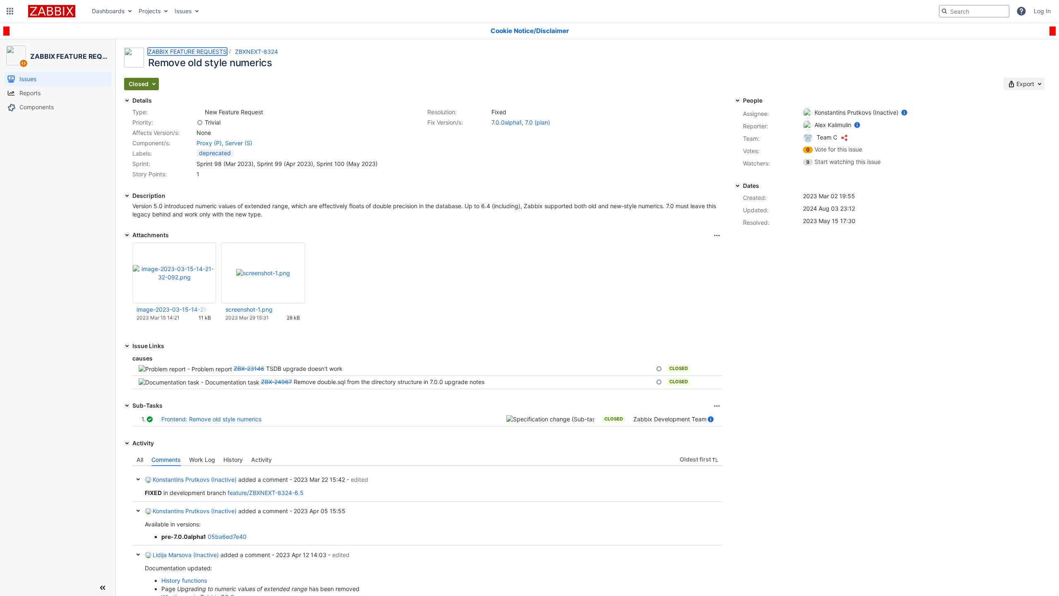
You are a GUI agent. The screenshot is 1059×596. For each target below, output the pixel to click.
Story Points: (149, 174)
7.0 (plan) (537, 122)
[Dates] (737, 186)
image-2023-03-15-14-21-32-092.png (174, 309)
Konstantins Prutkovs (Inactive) (195, 479)
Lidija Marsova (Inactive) (186, 554)
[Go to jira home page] (51, 11)
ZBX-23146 (249, 368)
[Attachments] (127, 235)
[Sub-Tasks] (127, 406)
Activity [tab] (261, 459)
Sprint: (141, 163)
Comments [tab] (166, 459)
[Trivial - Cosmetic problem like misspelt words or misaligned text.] (199, 122)
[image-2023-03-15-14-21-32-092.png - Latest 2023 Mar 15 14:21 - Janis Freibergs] (174, 272)
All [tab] (140, 459)
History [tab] (233, 459)
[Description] (127, 196)
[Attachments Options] (717, 235)
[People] (737, 100)
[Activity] (127, 443)
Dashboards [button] (108, 10)
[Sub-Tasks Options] (717, 406)
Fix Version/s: (445, 122)
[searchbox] (974, 11)
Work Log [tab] (202, 459)
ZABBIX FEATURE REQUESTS (187, 51)
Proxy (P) (209, 143)
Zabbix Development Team (670, 419)
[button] (10, 11)
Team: (751, 138)
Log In (1042, 10)
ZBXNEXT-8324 (256, 51)
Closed (678, 368)
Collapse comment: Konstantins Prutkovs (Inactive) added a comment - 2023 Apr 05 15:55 (138, 510)
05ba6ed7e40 (227, 536)
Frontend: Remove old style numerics (211, 419)
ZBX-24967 (276, 381)
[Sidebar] (102, 588)
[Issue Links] (127, 346)
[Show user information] (710, 419)
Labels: (142, 153)
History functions (184, 580)
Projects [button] (150, 10)
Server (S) (238, 143)
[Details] (127, 100)
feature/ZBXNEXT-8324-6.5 (266, 492)
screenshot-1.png (249, 309)
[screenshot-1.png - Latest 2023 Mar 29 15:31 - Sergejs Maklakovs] (263, 273)
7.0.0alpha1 (506, 122)
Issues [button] (183, 10)
